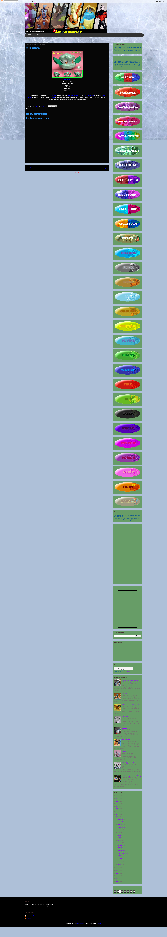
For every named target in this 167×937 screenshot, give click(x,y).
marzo (120, 843)
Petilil (53, 97)
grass (40, 109)
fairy (37, 109)
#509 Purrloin (122, 848)
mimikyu (124, 751)
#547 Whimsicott (123, 853)
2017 (118, 868)
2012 (118, 881)
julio (119, 832)
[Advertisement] (127, 554)
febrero (120, 862)
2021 (118, 809)
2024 (118, 801)
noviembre (121, 822)
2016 (118, 870)
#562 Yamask (122, 850)
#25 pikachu (126, 739)
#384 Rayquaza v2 (128, 763)
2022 (118, 806)
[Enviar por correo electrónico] (49, 106)
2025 (118, 798)
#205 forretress (122, 845)
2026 (118, 795)
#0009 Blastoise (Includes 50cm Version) (130, 681)
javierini (28, 918)
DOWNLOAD (67, 79)
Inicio (69, 168)
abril (119, 840)
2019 (118, 814)
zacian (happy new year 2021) (131, 776)
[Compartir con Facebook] (54, 106)
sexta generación (88, 96)
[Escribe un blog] (51, 106)
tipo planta (50, 96)
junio (119, 835)
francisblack (80, 923)
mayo (120, 837)
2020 (118, 811)
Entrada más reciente (33, 168)
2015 (118, 873)
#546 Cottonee (122, 856)
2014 (118, 875)
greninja (124, 693)
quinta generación (73, 96)
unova (44, 109)
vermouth (120, 858)
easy (33, 109)
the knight (125, 716)
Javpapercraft (30, 915)
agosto (120, 829)
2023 (118, 803)
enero (120, 864)
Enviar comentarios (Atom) (71, 173)
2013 (118, 878)
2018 (118, 817)
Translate (128, 671)
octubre (120, 824)
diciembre (121, 819)
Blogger (99, 923)
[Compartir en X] (52, 106)
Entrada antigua (102, 168)
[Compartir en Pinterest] (56, 106)
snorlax (124, 728)
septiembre (121, 827)
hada (55, 96)
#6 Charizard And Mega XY (130, 705)
